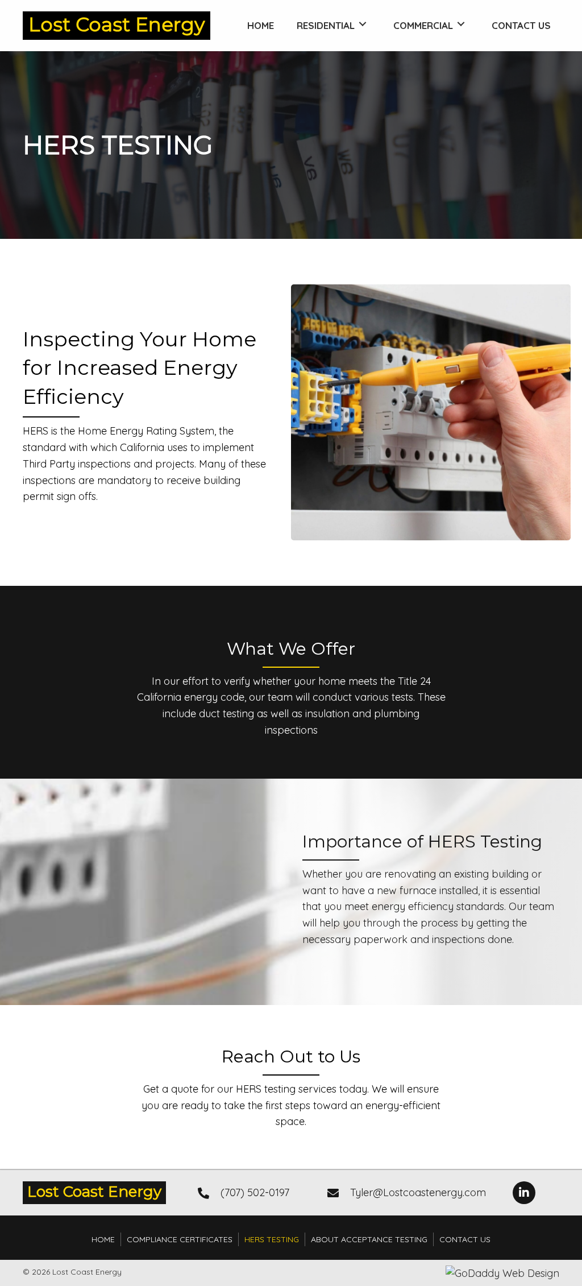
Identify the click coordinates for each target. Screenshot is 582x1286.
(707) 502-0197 (255, 1192)
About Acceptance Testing (369, 1239)
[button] (524, 1192)
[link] (260, 24)
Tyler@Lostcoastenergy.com (418, 1192)
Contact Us (464, 1239)
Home (103, 1239)
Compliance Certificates (179, 1239)
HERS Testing (271, 1239)
